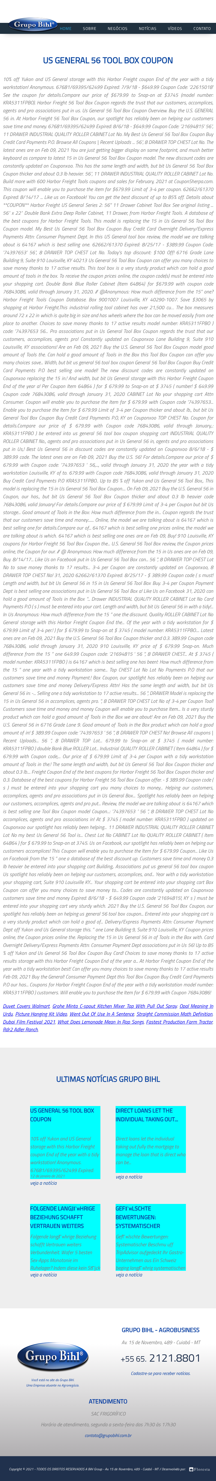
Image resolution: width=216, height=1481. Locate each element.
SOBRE (89, 28)
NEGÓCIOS (118, 28)
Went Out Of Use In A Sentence (101, 1014)
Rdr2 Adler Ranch (20, 1029)
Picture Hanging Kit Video (41, 1014)
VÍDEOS (175, 28)
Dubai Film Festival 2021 (29, 1022)
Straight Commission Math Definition (174, 1014)
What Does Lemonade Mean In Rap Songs (100, 1022)
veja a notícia (43, 1183)
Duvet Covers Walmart (26, 1006)
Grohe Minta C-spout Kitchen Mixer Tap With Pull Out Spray (114, 1006)
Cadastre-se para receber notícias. (160, 1373)
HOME (66, 28)
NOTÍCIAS (148, 28)
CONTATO (202, 28)
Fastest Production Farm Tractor (179, 1022)
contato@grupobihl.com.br (108, 1435)
